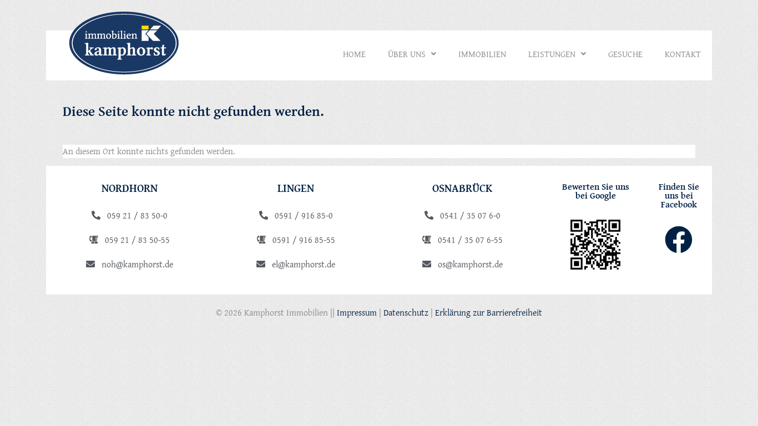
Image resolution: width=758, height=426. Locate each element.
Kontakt (683, 53)
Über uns (407, 53)
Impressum (357, 312)
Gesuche (625, 53)
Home (354, 53)
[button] (412, 54)
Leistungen (551, 53)
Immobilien (482, 53)
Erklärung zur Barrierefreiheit (488, 312)
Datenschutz (405, 312)
